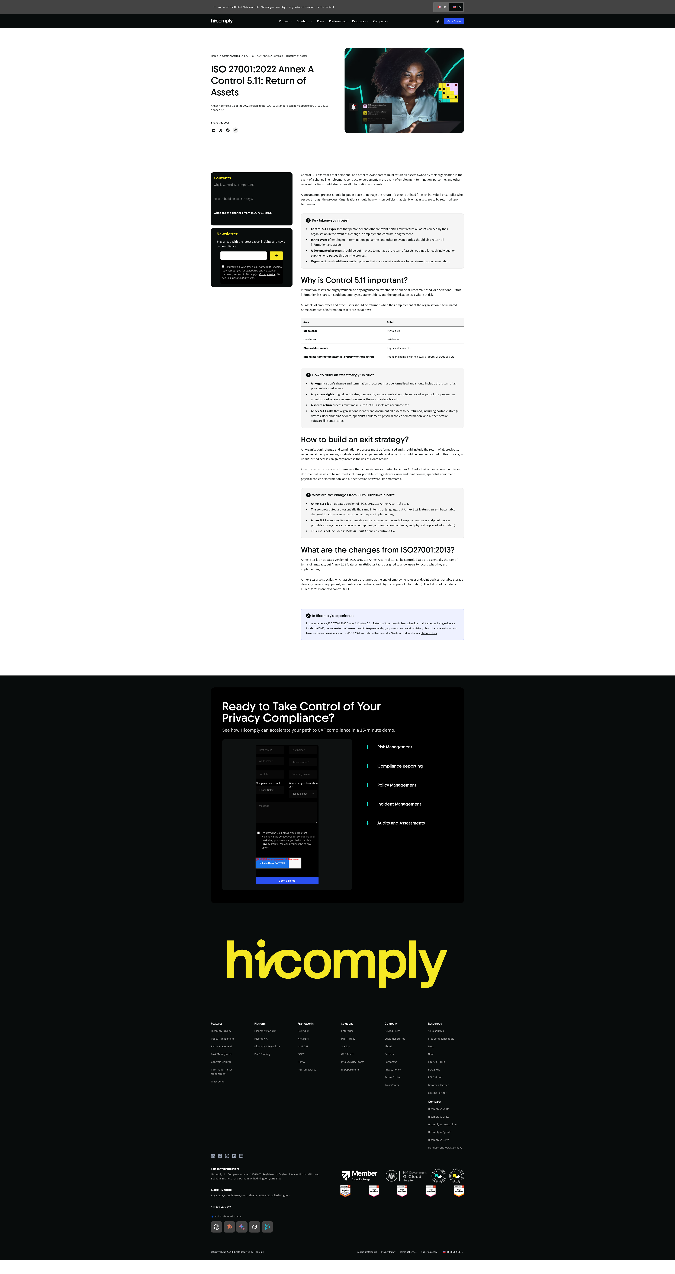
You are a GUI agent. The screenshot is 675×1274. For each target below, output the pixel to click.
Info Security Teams (352, 1061)
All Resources (436, 1031)
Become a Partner (438, 1085)
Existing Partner (437, 1092)
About (388, 1046)
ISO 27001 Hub (436, 1061)
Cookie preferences (367, 1251)
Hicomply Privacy (221, 1031)
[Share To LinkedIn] (214, 130)
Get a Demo (454, 21)
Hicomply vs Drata (438, 1116)
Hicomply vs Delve (438, 1140)
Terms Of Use (392, 1077)
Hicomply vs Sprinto (439, 1132)
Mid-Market (348, 1038)
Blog (430, 1046)
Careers (389, 1054)
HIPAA (301, 1061)
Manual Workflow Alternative (445, 1147)
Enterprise (347, 1031)
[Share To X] (221, 130)
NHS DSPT (304, 1038)
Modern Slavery (429, 1251)
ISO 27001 (303, 1031)
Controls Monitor (221, 1061)
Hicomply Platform (265, 1031)
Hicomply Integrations (267, 1046)
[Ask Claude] (229, 1227)
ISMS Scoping (262, 1054)
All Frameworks (307, 1069)
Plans (320, 21)
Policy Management (222, 1038)
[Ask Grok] (254, 1227)
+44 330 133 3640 (221, 1206)
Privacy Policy (267, 274)
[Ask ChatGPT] (216, 1227)
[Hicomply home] (222, 21)
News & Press (392, 1031)
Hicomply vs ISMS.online (442, 1124)
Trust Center (218, 1081)
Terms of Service (408, 1251)
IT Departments (350, 1069)
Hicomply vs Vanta (438, 1109)
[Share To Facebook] (228, 130)
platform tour (428, 633)
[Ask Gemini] (242, 1227)
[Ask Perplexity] (267, 1227)
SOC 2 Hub (434, 1069)
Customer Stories (395, 1038)
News (431, 1054)
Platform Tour (338, 21)
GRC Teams (347, 1054)
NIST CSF (303, 1046)
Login (437, 21)
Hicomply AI (261, 1038)
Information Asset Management (221, 1071)
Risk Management (221, 1046)
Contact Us (391, 1061)
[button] (452, 1252)
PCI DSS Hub (435, 1077)
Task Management (221, 1054)
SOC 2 (301, 1054)
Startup (345, 1046)
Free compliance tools (441, 1038)
